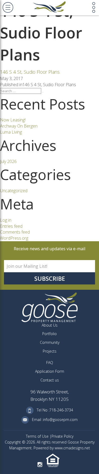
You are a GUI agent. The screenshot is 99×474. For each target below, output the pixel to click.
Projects (49, 351)
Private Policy (62, 436)
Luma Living (11, 132)
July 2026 (8, 161)
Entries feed (11, 226)
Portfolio (49, 333)
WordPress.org (14, 238)
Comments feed (15, 232)
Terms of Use (38, 436)
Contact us (49, 380)
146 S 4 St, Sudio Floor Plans (30, 72)
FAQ (49, 362)
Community (49, 342)
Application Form (49, 371)
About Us (50, 325)
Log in (5, 220)
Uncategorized (13, 191)
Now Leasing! (13, 120)
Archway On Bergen (18, 126)
